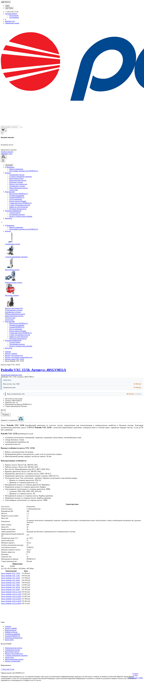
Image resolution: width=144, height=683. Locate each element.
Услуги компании (15, 199)
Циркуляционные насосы (18, 188)
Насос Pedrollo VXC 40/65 (10, 589)
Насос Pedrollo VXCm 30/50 (11, 601)
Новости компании (16, 169)
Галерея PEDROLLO (16, 197)
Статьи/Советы (14, 212)
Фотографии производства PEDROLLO (23, 171)
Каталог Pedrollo (11, 628)
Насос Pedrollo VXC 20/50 (10, 578)
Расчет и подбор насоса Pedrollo (20, 216)
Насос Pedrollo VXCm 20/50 (11, 596)
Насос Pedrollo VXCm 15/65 (11, 594)
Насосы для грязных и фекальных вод (18, 357)
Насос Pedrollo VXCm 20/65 (11, 599)
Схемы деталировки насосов (19, 205)
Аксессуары (13, 190)
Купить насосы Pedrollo (17, 201)
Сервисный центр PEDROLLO (20, 203)
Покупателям (10, 192)
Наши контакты (10, 630)
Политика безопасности (18, 209)
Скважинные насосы (16, 175)
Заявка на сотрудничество (18, 207)
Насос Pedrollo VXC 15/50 (10, 573)
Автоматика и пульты (17, 186)
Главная (8, 352)
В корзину (6, 414)
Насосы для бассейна (12, 661)
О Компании (9, 167)
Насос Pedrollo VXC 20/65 (10, 580)
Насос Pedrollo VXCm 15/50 (11, 592)
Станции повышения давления (20, 176)
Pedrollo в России (11, 632)
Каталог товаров (11, 353)
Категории (9, 165)
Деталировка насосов (17, 214)
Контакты (8, 218)
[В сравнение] (21, 418)
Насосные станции (16, 182)
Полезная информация (13, 211)
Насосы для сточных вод (18, 184)
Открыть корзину (7, 152)
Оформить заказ (6, 154)
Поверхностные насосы (17, 180)
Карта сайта (9, 640)
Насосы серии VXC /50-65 (14, 359)
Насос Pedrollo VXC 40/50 (10, 587)
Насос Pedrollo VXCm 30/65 (11, 603)
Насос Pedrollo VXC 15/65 (10, 576)
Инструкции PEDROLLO (18, 194)
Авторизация (14, 17)
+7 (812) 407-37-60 (7, 669)
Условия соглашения (16, 195)
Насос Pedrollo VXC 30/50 (10, 582)
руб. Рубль (9, 8)
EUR (7, 6)
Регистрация (13, 15)
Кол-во (3, 410)
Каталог (8, 173)
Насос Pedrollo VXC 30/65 (10, 585)
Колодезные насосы (16, 178)
